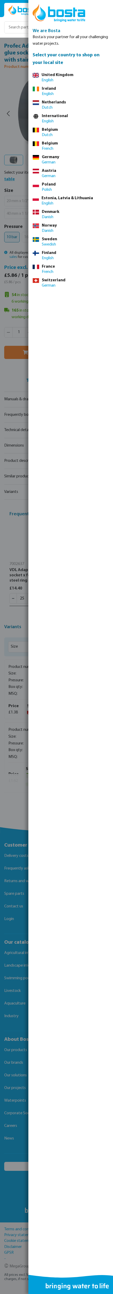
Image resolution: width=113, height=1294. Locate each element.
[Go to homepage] (24, 10)
